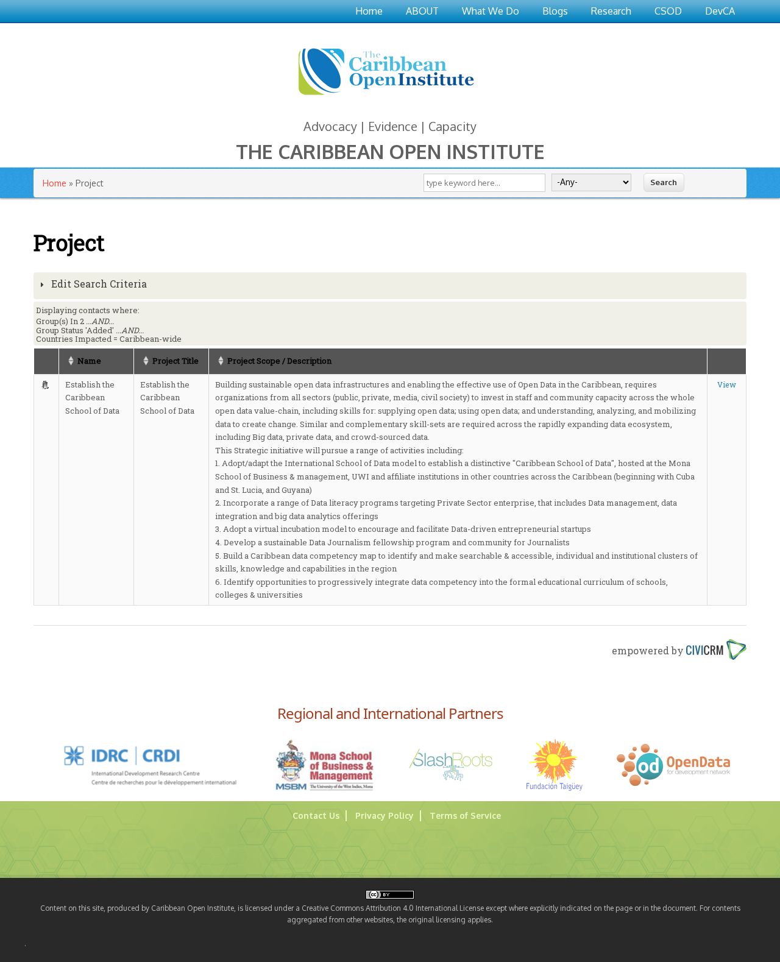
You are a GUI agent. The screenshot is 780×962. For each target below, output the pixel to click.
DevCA (720, 11)
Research (611, 11)
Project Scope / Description (279, 360)
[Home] (386, 97)
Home (369, 11)
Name (89, 360)
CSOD (668, 11)
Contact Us (315, 815)
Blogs (555, 11)
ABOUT (422, 11)
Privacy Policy (384, 815)
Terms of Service (465, 815)
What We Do (490, 11)
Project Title (175, 360)
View (726, 384)
